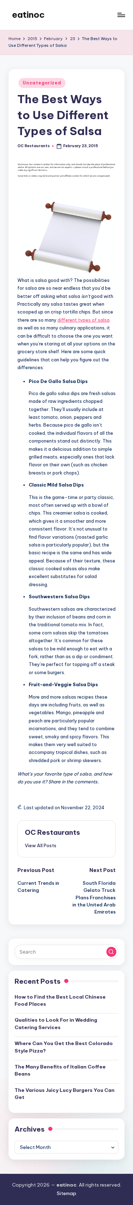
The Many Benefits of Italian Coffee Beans (60, 1070)
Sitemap (66, 1193)
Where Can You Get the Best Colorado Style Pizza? (64, 1047)
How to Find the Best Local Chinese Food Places (60, 1000)
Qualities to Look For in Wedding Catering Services (56, 1023)
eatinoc (28, 14)
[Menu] (120, 15)
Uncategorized (42, 82)
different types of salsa (83, 320)
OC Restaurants (52, 832)
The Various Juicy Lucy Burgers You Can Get (65, 1093)
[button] (40, 845)
